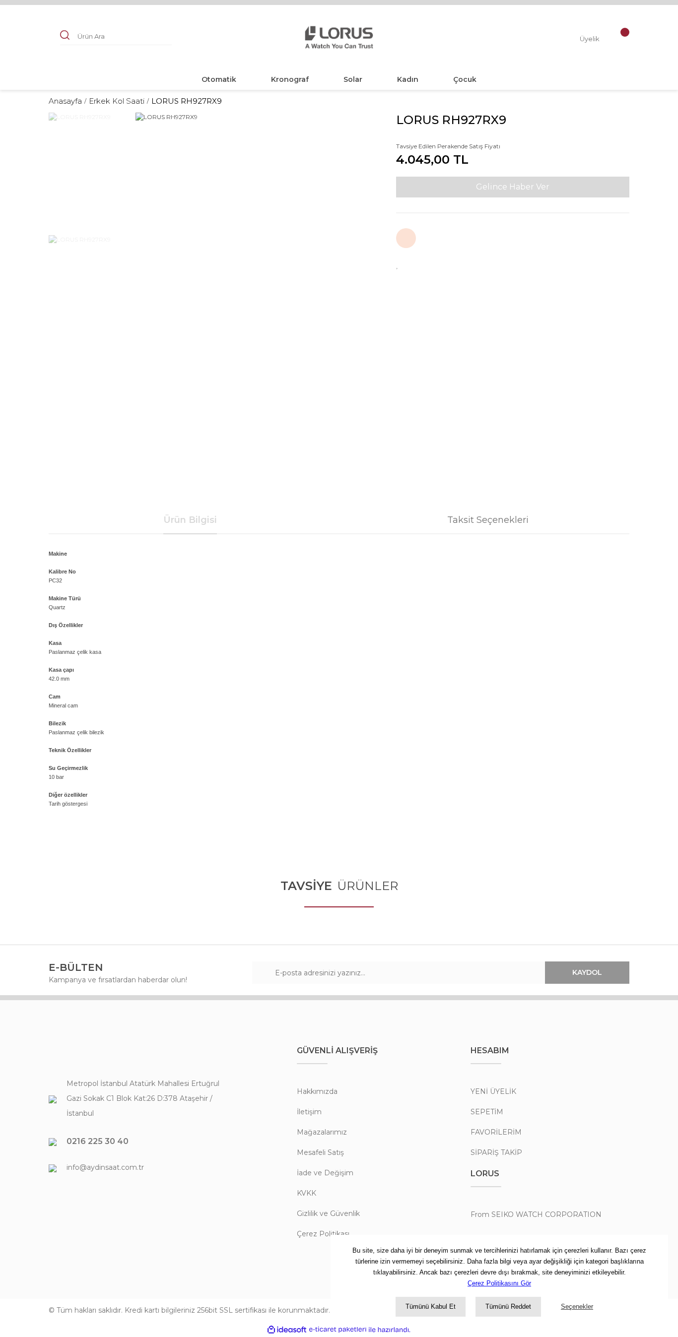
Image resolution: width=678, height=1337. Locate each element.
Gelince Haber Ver (512, 186)
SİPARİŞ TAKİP (496, 1152)
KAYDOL (587, 972)
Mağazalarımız (322, 1132)
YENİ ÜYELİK (493, 1091)
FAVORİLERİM (496, 1132)
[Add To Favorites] (397, 264)
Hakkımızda (317, 1091)
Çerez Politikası (323, 1233)
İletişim (309, 1111)
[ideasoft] (287, 1330)
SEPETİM (487, 1111)
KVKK (306, 1193)
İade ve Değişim (325, 1172)
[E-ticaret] (338, 1329)
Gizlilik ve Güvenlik (328, 1213)
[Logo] (339, 37)
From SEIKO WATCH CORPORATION (536, 1214)
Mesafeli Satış (320, 1152)
